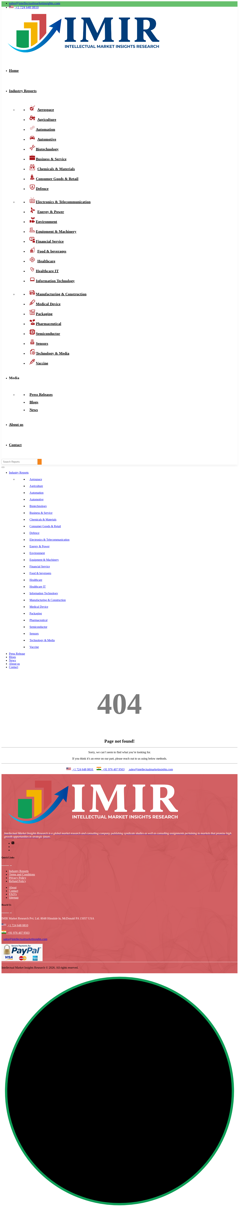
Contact (15, 445)
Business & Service (41, 512)
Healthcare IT (38, 586)
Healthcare (36, 579)
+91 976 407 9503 (113, 769)
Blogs (12, 657)
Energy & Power (39, 546)
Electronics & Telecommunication (49, 539)
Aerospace (36, 479)
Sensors (34, 633)
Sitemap (13, 897)
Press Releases (41, 394)
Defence (42, 188)
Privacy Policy (17, 877)
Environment (37, 553)
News (34, 410)
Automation (37, 492)
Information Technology (55, 281)
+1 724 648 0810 (83, 769)
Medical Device (39, 606)
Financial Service (40, 566)
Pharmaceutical (38, 620)
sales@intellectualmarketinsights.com (34, 3)
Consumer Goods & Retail (57, 179)
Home (14, 70)
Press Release (17, 653)
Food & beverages (40, 573)
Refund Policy (17, 881)
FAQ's (13, 894)
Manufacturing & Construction (61, 294)
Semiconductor (38, 626)
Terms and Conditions (22, 874)
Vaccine (42, 363)
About (12, 887)
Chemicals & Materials (43, 519)
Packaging (36, 613)
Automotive (37, 499)
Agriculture (36, 486)
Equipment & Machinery (44, 559)
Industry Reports (23, 91)
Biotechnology (38, 506)
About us (16, 424)
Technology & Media (52, 353)
